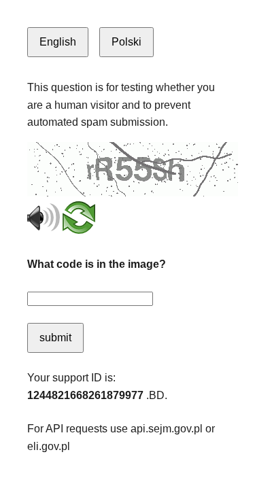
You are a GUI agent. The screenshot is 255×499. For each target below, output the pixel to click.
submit (55, 337)
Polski (126, 42)
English (57, 42)
